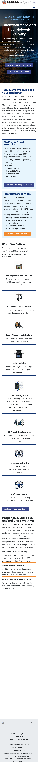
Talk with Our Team (19, 72)
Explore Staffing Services (19, 185)
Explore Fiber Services (17, 233)
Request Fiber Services (19, 65)
